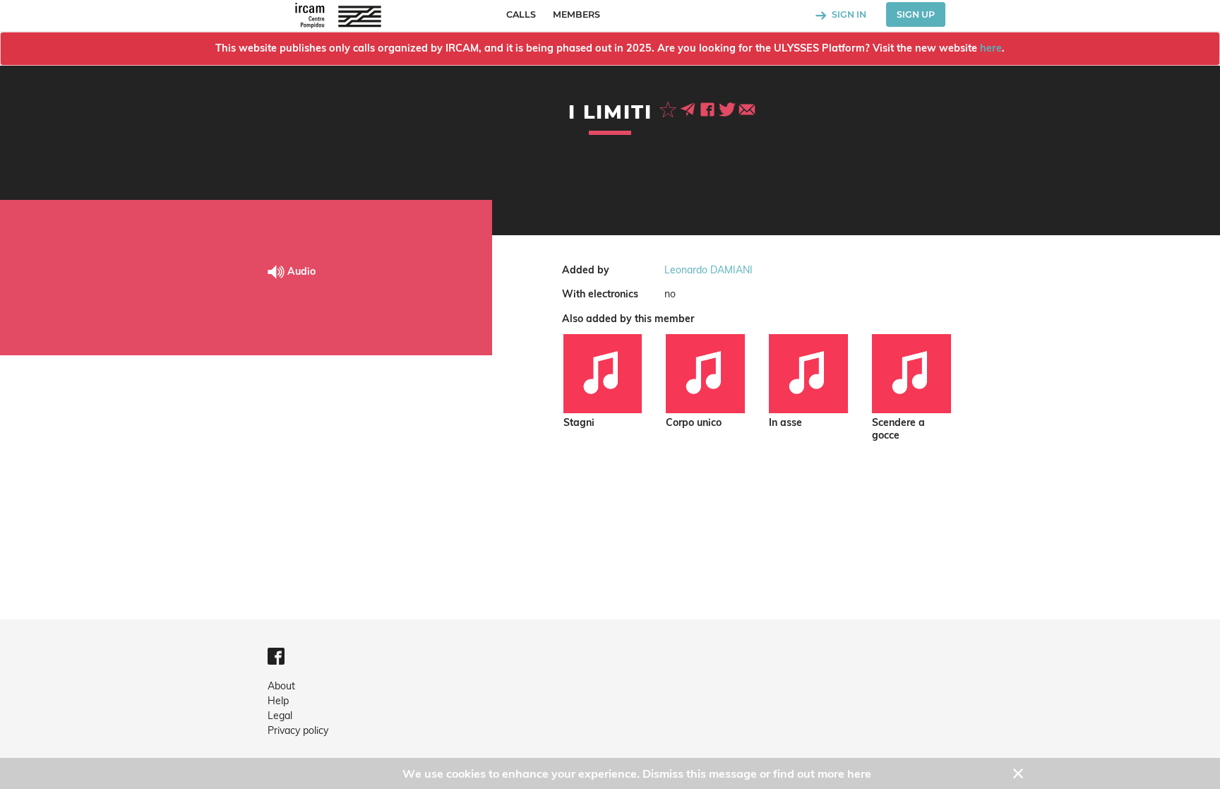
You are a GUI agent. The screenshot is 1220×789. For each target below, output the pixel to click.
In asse (785, 423)
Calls (521, 14)
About (281, 686)
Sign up (916, 14)
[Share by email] (746, 108)
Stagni (578, 423)
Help (278, 700)
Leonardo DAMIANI (708, 269)
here (991, 48)
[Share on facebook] (709, 108)
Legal (280, 715)
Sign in (848, 14)
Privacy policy (298, 730)
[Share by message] (689, 108)
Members (576, 14)
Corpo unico (694, 423)
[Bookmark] (669, 108)
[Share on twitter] (728, 108)
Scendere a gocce (898, 429)
